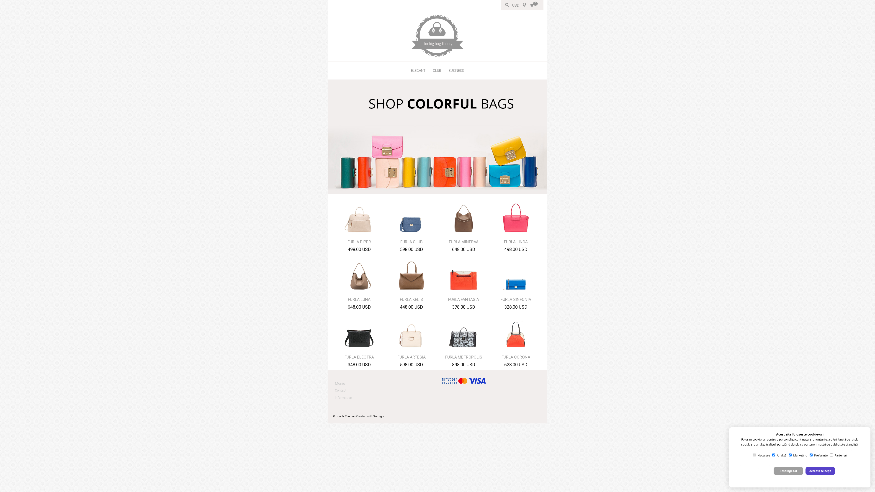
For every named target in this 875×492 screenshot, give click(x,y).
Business (456, 71)
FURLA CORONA (516, 357)
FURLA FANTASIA (463, 299)
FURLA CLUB (411, 241)
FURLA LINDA (516, 241)
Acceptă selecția (820, 471)
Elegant (418, 71)
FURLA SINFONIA (516, 299)
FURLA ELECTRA (359, 357)
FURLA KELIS (411, 299)
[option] (437, 137)
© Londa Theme (343, 416)
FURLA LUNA (359, 299)
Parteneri (840, 455)
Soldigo (378, 416)
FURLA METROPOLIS (463, 357)
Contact (340, 390)
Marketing (800, 455)
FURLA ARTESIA (411, 357)
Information (343, 398)
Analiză (781, 455)
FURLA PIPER (359, 241)
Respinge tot (788, 471)
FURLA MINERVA (464, 241)
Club (437, 71)
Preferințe (821, 455)
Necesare (763, 455)
